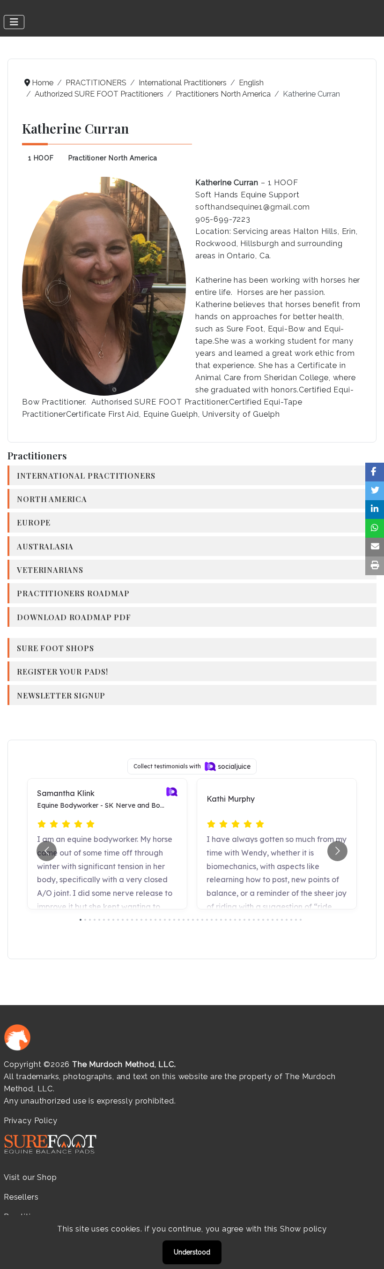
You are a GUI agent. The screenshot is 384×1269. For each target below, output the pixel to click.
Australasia (45, 546)
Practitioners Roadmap (73, 593)
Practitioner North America (112, 158)
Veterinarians (50, 569)
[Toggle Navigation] (14, 22)
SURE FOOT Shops (55, 648)
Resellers (21, 1197)
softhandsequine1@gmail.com (252, 207)
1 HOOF (41, 158)
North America (52, 499)
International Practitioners (86, 475)
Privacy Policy (30, 1120)
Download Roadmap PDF (74, 617)
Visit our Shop (30, 1177)
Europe (34, 522)
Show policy (303, 1228)
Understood (192, 1252)
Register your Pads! (62, 671)
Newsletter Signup (61, 695)
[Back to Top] (368, 1251)
